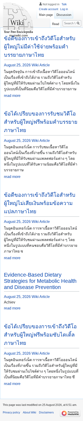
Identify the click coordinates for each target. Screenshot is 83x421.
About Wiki (29, 412)
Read (55, 24)
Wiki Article (41, 65)
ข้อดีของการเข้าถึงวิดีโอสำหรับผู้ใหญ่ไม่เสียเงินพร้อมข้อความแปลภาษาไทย (39, 203)
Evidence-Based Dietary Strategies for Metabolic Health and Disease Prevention (40, 281)
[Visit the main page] (18, 18)
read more (12, 96)
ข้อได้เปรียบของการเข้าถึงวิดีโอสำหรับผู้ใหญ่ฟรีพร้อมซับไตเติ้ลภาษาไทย (40, 334)
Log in (64, 9)
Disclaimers (46, 412)
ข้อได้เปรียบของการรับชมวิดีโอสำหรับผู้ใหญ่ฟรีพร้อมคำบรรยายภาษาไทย (40, 122)
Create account (48, 9)
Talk (64, 4)
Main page (46, 15)
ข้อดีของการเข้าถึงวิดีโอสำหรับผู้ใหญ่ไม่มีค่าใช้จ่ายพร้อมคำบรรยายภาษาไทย (39, 46)
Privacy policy (11, 412)
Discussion (63, 15)
